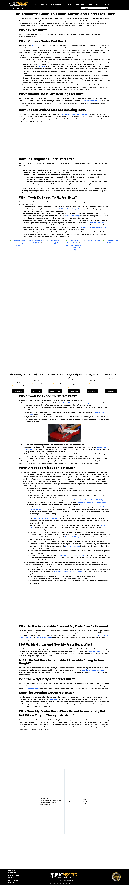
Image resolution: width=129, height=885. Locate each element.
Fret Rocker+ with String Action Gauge (75, 114)
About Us (11, 877)
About (91, 4)
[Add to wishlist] (23, 242)
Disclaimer (11, 882)
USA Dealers (12, 872)
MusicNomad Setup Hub (92, 101)
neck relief (41, 66)
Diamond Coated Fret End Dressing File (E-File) (18, 376)
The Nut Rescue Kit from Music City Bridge (89, 500)
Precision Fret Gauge (72, 216)
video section (79, 555)
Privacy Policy (13, 880)
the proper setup (33, 688)
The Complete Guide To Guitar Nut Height (91, 502)
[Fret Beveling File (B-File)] (37, 305)
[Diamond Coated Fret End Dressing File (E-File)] (18, 305)
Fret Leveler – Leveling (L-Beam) (55, 375)
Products (44, 4)
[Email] (22, 8)
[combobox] (93, 8)
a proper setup (37, 46)
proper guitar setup (95, 651)
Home (36, 4)
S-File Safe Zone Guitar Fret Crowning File (93, 227)
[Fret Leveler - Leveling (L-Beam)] (55, 305)
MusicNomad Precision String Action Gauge (74, 403)
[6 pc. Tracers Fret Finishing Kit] (92, 305)
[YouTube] (18, 8)
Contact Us (12, 879)
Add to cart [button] (18, 391)
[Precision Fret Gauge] (111, 305)
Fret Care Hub (61, 555)
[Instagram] (15, 8)
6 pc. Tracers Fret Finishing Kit (92, 375)
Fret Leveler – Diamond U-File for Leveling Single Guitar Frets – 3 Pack (74, 377)
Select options (55, 391)
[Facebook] (13, 8)
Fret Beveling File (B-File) (36, 375)
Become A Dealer (13, 875)
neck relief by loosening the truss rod (94, 670)
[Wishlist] (109, 4)
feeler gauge (53, 699)
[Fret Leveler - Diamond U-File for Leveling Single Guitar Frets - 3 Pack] (74, 305)
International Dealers (15, 874)
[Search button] (107, 8)
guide (97, 449)
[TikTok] (20, 8)
